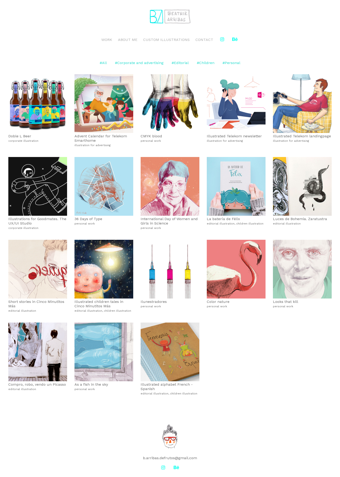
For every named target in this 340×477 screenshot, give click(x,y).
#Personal (231, 63)
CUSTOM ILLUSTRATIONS (166, 39)
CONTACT (204, 39)
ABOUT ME (127, 39)
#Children (205, 63)
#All (103, 63)
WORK (106, 39)
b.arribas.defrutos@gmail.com (170, 458)
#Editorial (180, 63)
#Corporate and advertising (139, 63)
